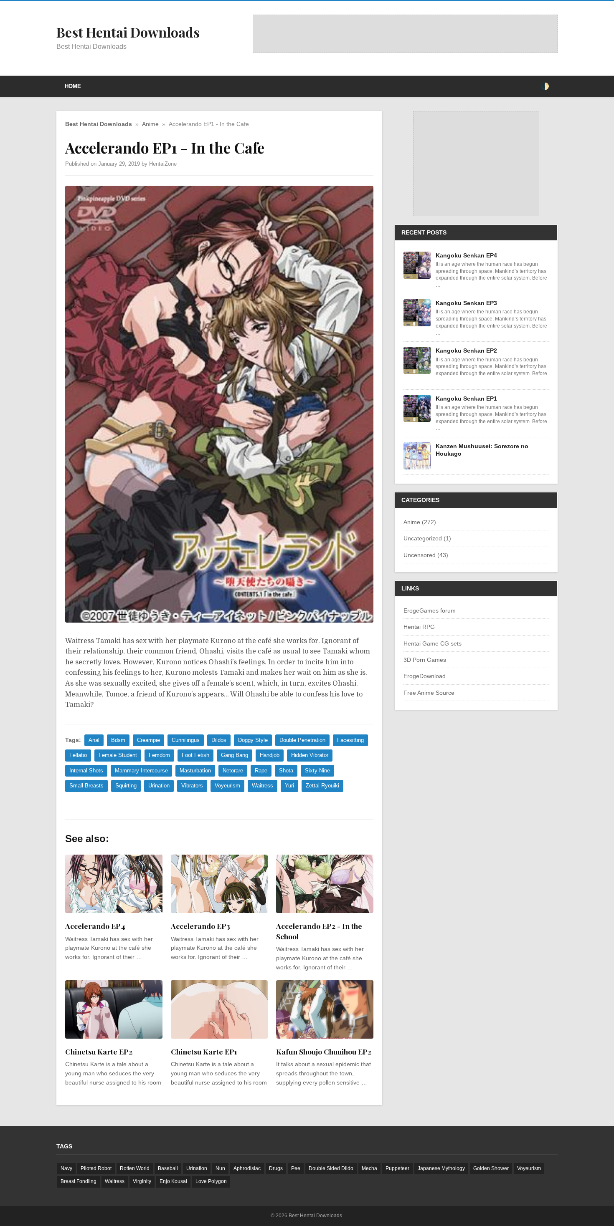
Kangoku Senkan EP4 (466, 255)
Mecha (369, 1168)
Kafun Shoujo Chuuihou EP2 (323, 1051)
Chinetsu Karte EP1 (204, 1051)
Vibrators (192, 785)
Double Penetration (302, 740)
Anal (94, 740)
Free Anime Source (428, 692)
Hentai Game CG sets (432, 643)
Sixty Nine (317, 770)
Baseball (168, 1168)
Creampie (148, 740)
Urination (159, 785)
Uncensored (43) (425, 555)
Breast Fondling (78, 1181)
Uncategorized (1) (427, 538)
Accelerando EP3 (200, 926)
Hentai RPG (419, 626)
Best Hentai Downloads (98, 124)
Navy (66, 1168)
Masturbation (195, 770)
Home (73, 86)
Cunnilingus (186, 740)
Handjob (269, 755)
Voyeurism (227, 785)
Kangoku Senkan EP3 (466, 303)
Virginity (142, 1181)
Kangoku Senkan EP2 (466, 350)
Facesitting (350, 740)
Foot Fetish (195, 755)
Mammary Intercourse (141, 770)
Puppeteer (397, 1168)
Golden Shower (491, 1168)
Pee (295, 1168)
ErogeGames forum (429, 610)
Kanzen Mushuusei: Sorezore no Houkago (482, 450)
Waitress (262, 785)
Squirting (126, 785)
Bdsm (118, 740)
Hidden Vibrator (309, 755)
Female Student (118, 755)
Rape (261, 770)
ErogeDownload (424, 676)
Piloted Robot (96, 1168)
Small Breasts (86, 785)
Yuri (289, 785)
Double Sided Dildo (331, 1168)
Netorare (233, 770)
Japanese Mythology (441, 1168)
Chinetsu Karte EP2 (98, 1051)
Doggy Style (253, 740)
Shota (286, 770)
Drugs (276, 1168)
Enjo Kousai (173, 1181)
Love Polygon (211, 1181)
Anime (150, 124)
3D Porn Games (424, 659)
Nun (220, 1168)
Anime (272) (419, 522)
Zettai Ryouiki (322, 785)
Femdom (159, 755)
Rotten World (135, 1168)
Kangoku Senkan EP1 (466, 398)
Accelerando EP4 (95, 926)
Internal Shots (86, 770)
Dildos (218, 740)
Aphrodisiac (247, 1168)
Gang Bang (234, 755)
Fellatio (78, 755)
